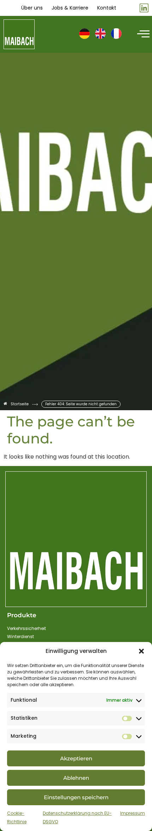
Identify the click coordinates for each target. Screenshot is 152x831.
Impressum (132, 813)
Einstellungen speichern (76, 797)
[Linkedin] (144, 8)
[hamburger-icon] (142, 34)
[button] (141, 651)
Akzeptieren (76, 758)
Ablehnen (76, 777)
